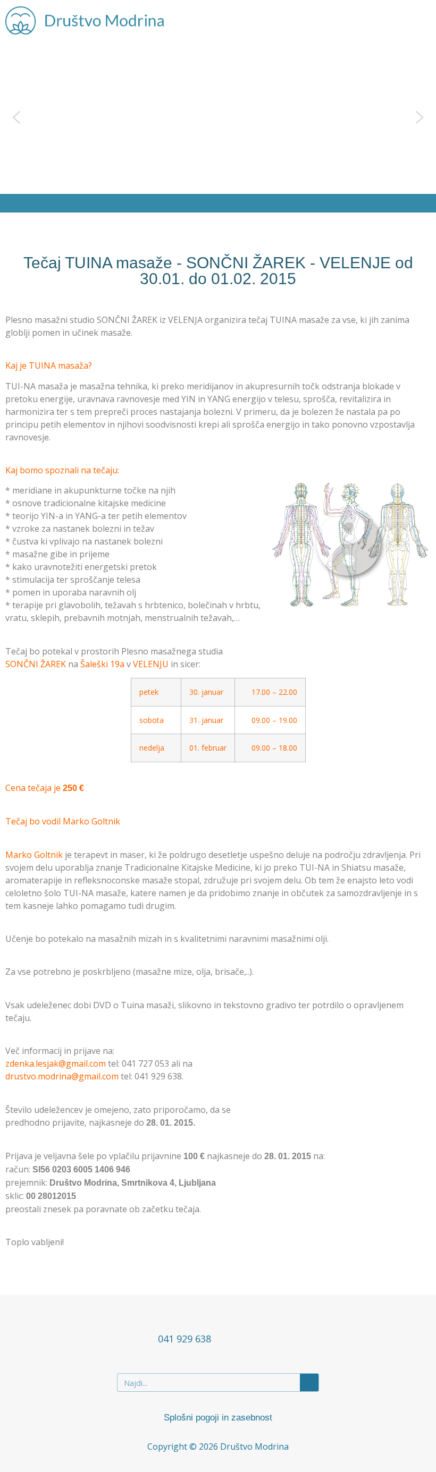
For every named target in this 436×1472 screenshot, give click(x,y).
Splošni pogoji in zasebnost (218, 1418)
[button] (418, 20)
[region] (218, 117)
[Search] (309, 1382)
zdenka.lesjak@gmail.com (55, 1063)
